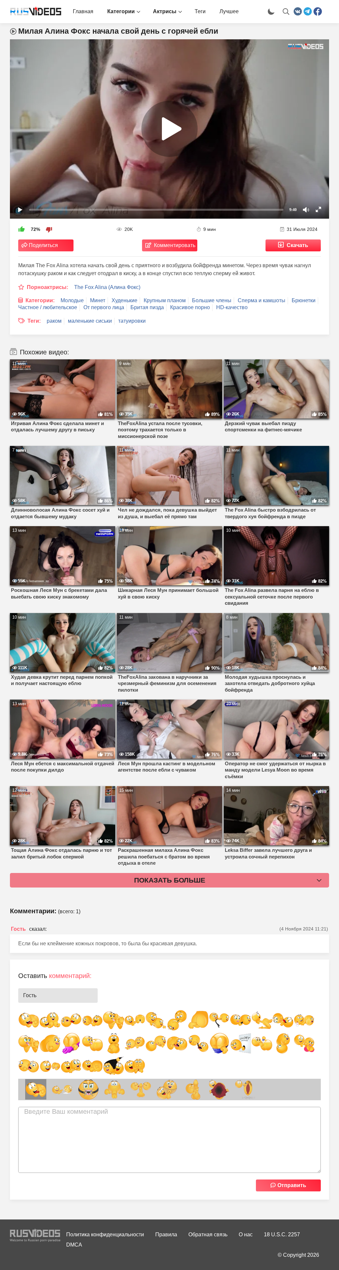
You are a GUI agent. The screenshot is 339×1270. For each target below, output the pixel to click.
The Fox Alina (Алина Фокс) (107, 287)
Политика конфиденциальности (105, 1234)
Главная (83, 11)
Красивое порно (190, 307)
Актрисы (164, 11)
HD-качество (232, 307)
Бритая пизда (147, 307)
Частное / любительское (47, 307)
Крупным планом (165, 300)
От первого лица (103, 307)
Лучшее (229, 11)
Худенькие (124, 300)
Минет (97, 300)
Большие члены (211, 300)
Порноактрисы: (47, 287)
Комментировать (174, 245)
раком (54, 321)
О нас (246, 1234)
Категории (121, 11)
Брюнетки (303, 300)
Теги (200, 11)
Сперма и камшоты (261, 300)
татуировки (132, 321)
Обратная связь (207, 1234)
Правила (166, 1234)
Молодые (72, 300)
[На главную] (33, 11)
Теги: (34, 321)
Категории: (40, 300)
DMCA (74, 1245)
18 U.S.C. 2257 (282, 1234)
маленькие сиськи (90, 321)
